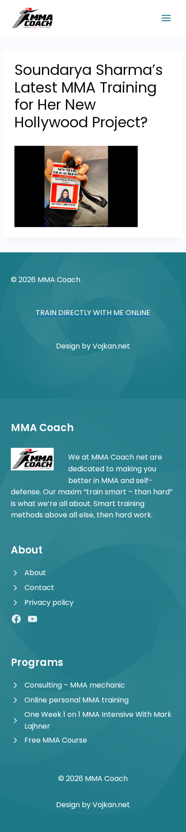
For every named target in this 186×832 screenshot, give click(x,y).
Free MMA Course (55, 740)
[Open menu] (166, 18)
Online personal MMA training (76, 700)
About (35, 572)
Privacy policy (49, 602)
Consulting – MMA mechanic (74, 685)
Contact (39, 587)
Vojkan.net (111, 346)
